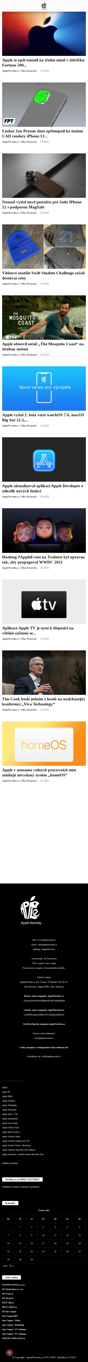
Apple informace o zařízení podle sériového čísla (23, 1154)
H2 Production (50, 958)
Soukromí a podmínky (30, 1187)
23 (32, 1251)
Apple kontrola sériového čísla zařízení (18, 1150)
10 (43, 1235)
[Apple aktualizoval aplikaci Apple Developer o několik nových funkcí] (44, 459)
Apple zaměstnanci (10, 1118)
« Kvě (4, 1266)
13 (80, 1235)
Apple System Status (11, 1136)
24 (43, 1251)
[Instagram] (27, 1065)
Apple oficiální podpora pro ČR (15, 1141)
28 (8, 1259)
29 (20, 1259)
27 (80, 1251)
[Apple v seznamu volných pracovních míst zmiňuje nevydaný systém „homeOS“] (44, 743)
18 (55, 1243)
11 (55, 1235)
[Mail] (44, 1065)
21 (8, 1251)
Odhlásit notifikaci (10, 1163)
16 (32, 1243)
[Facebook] (19, 1065)
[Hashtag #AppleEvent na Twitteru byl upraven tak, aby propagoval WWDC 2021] (44, 530)
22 (20, 1251)
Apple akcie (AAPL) (11, 1132)
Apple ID (6, 1092)
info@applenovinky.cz (47, 944)
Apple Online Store (10, 1127)
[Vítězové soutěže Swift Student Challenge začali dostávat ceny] (44, 246)
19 (67, 1243)
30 (32, 1259)
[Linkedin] (36, 1065)
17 (43, 1243)
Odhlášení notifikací (10, 1187)
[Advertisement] (44, 836)
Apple (4, 1087)
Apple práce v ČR (10, 1114)
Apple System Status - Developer (16, 1145)
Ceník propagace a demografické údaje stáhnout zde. (44, 1047)
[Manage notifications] (9, 1352)
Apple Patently (8, 1101)
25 (55, 1251)
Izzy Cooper (51, 963)
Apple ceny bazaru (10, 1123)
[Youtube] (70, 1065)
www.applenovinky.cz (46, 940)
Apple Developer (9, 1110)
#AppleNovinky (48, 949)
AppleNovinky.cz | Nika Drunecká (19, 70)
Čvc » (11, 1266)
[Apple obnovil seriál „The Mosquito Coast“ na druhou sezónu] (44, 317)
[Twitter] (61, 1065)
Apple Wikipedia (9, 1105)
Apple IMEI (7, 1096)
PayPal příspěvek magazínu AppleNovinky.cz (44, 1024)
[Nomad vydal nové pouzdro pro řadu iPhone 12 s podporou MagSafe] (44, 175)
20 (80, 1243)
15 (20, 1243)
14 (8, 1243)
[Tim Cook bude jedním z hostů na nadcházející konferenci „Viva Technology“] (44, 672)
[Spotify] (53, 1065)
